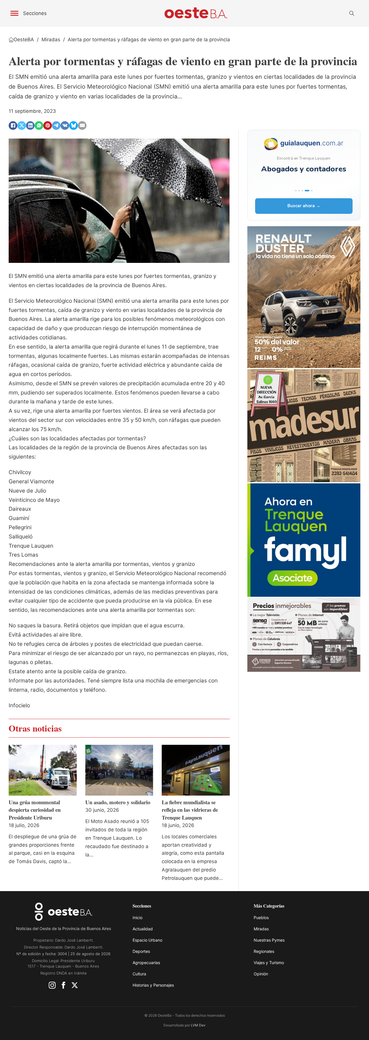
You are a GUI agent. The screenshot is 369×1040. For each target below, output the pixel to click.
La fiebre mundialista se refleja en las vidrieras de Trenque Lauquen (190, 809)
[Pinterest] (47, 125)
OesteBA (24, 39)
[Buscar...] (351, 13)
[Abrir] (14, 13)
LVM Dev (198, 1025)
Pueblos (261, 917)
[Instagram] (52, 987)
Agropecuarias (146, 962)
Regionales (264, 951)
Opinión (261, 973)
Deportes (141, 951)
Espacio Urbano (147, 940)
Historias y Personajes (153, 985)
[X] (21, 125)
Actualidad (143, 928)
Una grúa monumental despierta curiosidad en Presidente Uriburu (35, 809)
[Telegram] (56, 125)
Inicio (137, 917)
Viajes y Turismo (269, 962)
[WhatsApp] (39, 125)
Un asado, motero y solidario (117, 802)
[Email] (82, 125)
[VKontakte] (65, 125)
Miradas (51, 39)
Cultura (139, 973)
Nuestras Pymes (269, 940)
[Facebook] (13, 125)
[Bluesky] (73, 125)
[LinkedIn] (30, 125)
